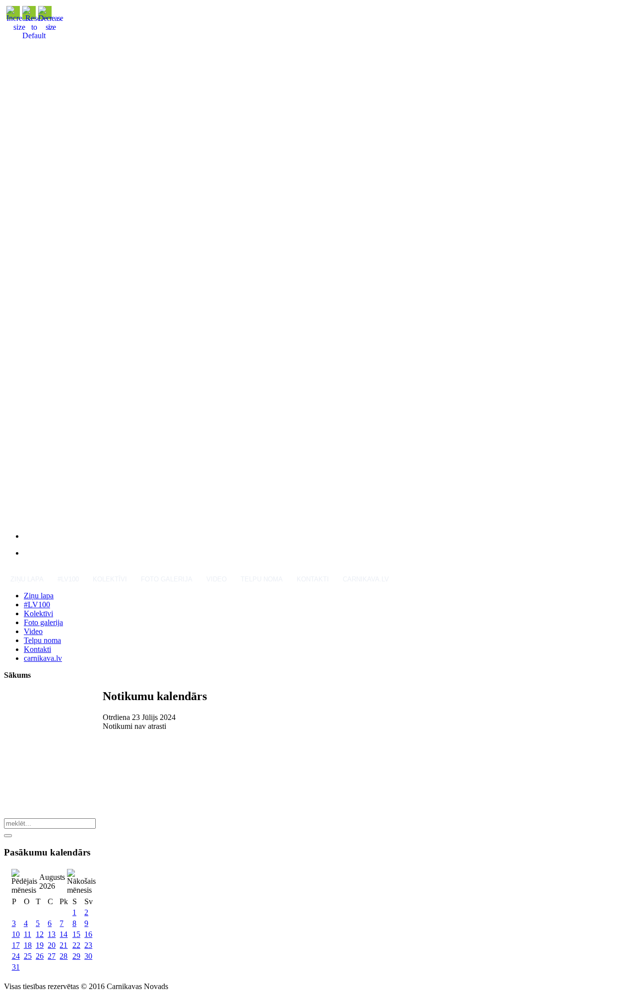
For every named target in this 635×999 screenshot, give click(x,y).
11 (27, 934)
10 (16, 934)
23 (88, 945)
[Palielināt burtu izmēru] (19, 27)
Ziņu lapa (27, 579)
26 (40, 956)
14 (63, 934)
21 (63, 945)
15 (76, 934)
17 (16, 945)
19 (40, 945)
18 (28, 945)
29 (76, 956)
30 (88, 956)
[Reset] (8, 835)
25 (28, 956)
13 (52, 934)
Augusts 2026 (52, 881)
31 (16, 967)
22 (76, 945)
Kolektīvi (110, 579)
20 (52, 945)
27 (52, 956)
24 (16, 956)
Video (216, 579)
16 (88, 934)
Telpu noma (262, 579)
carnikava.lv (366, 579)
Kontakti (313, 579)
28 (63, 956)
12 (40, 934)
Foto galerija (166, 579)
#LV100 (68, 579)
